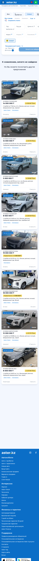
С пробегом (18, 14)
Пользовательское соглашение (13, 539)
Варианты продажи (8, 474)
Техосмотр (5, 492)
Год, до (18, 26)
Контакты (5, 544)
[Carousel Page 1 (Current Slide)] (5, 90)
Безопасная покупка (9, 516)
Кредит (11, 41)
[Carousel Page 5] (33, 90)
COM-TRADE (6, 480)
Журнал (4, 487)
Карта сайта (6, 552)
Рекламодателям (7, 503)
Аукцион (5, 506)
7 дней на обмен (7, 518)
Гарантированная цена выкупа (12, 526)
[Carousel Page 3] (19, 90)
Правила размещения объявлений (14, 536)
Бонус (4, 555)
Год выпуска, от (10, 28)
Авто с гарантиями (8, 463)
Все (8, 14)
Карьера (4, 495)
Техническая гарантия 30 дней (12, 521)
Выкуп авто (5, 469)
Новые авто (6, 466)
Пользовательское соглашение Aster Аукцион (18, 541)
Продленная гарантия (9, 524)
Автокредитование (8, 513)
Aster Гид (5, 550)
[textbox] (9, 34)
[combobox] (9, 34)
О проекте (5, 547)
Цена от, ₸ (31, 26)
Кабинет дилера (7, 497)
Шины (4, 500)
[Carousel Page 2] (12, 90)
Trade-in (4, 477)
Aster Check (6, 489)
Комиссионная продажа (10, 471)
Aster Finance (6, 529)
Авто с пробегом (7, 461)
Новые (29, 14)
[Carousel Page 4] (26, 90)
